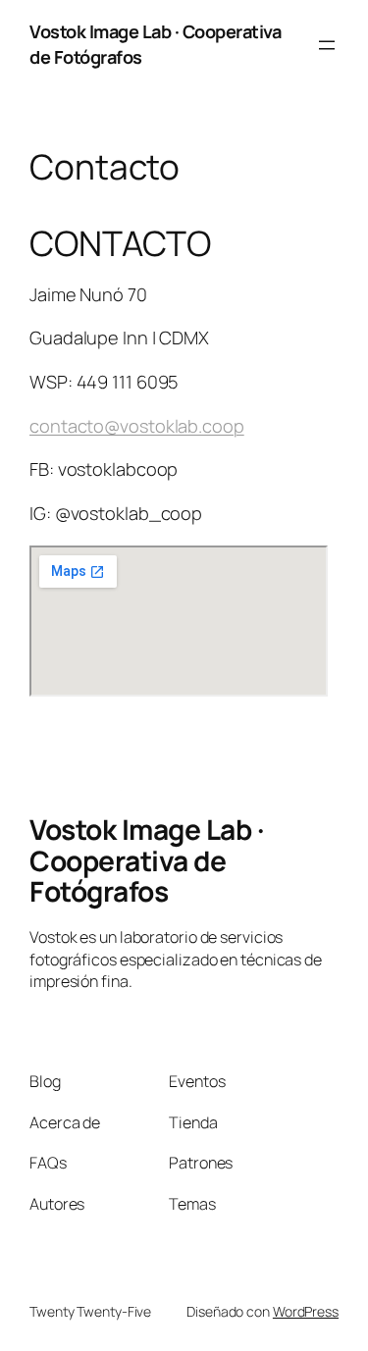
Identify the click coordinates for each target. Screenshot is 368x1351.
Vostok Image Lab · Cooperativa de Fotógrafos (146, 859)
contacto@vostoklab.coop (136, 426)
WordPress (306, 1311)
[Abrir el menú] (327, 45)
